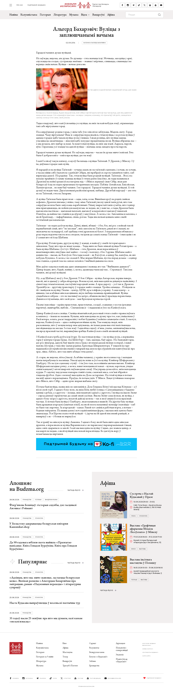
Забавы (92, 661)
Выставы (142, 549)
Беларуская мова (96, 652)
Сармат (92, 643)
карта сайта (146, 656)
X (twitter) (67, 678)
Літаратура (59, 14)
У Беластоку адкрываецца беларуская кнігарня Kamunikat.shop (38, 525)
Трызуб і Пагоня (70, 665)
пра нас (19, 5)
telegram (42, 678)
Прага (133, 516)
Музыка (73, 14)
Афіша (111, 14)
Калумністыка (29, 14)
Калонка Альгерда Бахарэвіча (94, 42)
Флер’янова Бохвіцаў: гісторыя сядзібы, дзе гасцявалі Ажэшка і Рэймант (42, 506)
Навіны (13, 14)
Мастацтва (67, 652)
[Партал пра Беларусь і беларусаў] (83, 5)
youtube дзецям (95, 678)
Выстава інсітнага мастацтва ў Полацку (143, 561)
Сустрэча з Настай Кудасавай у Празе (141, 495)
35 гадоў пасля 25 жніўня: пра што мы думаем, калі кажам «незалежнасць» (45, 619)
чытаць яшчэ (73, 490)
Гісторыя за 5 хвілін (44, 656)
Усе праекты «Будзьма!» (150, 652)
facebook (16, 678)
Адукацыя (120, 643)
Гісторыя (45, 14)
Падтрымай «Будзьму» (36, 5)
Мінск (133, 549)
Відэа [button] (84, 14)
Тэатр (65, 656)
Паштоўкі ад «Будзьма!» (121, 660)
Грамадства (27, 499)
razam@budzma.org (114, 678)
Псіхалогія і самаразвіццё (122, 649)
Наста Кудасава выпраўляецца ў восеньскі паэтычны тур (44, 603)
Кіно (65, 643)
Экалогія (120, 654)
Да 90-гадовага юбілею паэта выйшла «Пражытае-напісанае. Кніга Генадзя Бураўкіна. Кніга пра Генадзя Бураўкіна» (43, 545)
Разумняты (94, 647)
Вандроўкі (98, 14)
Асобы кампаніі (147, 649)
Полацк (134, 579)
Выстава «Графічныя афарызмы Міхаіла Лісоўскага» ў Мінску (143, 528)
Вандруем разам (51, 499)
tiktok (55, 678)
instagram (29, 678)
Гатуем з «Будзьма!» (98, 656)
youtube (80, 678)
